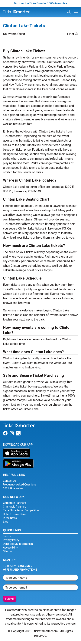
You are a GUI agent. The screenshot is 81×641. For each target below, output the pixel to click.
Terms (7, 536)
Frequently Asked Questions (19, 484)
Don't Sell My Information (18, 543)
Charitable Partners (14, 506)
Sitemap (8, 551)
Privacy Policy (11, 540)
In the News (10, 517)
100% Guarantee (13, 488)
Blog (5, 521)
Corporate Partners (14, 502)
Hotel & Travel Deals (15, 514)
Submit (10, 598)
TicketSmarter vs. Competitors (21, 510)
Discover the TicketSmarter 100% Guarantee (40, 3)
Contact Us (9, 480)
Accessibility (10, 547)
